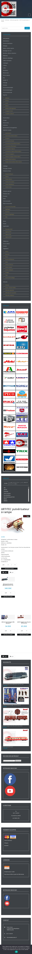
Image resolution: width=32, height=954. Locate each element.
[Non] (30, 949)
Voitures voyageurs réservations (12, 156)
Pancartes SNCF (8, 229)
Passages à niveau (7, 168)
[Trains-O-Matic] (9, 451)
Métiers (7, 105)
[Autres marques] (9, 320)
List (12, 572)
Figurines (5, 95)
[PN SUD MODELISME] (22, 402)
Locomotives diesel (9, 141)
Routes (4, 223)
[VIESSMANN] (9, 459)
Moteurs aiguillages (9, 214)
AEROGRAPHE (6, 38)
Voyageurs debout (9, 113)
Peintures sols (6, 193)
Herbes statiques (9, 269)
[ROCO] (9, 426)
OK (16, 951)
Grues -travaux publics (10, 287)
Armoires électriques (7, 43)
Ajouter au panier (9, 568)
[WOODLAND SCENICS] (9, 467)
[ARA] (9, 312)
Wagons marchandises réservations (13, 161)
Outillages (5, 166)
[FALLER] (9, 353)
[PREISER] (9, 410)
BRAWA (5, 499)
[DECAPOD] (22, 337)
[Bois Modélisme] (22, 320)
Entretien (5, 85)
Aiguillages (7, 209)
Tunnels (5, 246)
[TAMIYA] (9, 443)
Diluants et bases (9, 174)
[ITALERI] (9, 369)
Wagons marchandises (10, 159)
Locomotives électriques (10, 146)
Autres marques (7, 493)
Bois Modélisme (7, 495)
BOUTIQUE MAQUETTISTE (9, 497)
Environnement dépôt (8, 87)
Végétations (5, 248)
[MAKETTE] (9, 386)
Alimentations (6, 41)
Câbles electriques (7, 60)
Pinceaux (5, 196)
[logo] (8, 8)
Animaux (7, 98)
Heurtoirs (7, 211)
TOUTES (5, 483)
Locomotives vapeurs (10, 148)
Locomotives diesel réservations (12, 143)
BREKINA (5, 500)
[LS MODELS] (22, 377)
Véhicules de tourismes (10, 292)
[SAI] (22, 434)
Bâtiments (5, 55)
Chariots (7, 285)
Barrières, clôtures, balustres (9, 53)
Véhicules (7, 20)
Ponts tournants (6, 201)
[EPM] (9, 345)
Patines (7, 176)
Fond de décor (6, 117)
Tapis (6, 275)
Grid (5, 572)
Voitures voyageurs (9, 154)
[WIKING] (22, 459)
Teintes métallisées (9, 184)
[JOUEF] (22, 369)
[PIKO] (9, 402)
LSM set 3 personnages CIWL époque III (8, 622)
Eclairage (5, 82)
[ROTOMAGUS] (22, 426)
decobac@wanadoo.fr (12, 937)
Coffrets (5, 65)
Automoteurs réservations (11, 135)
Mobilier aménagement (10, 108)
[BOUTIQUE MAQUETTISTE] (9, 329)
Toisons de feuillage (10, 277)
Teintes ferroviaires (9, 181)
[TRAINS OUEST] (22, 443)
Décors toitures (6, 75)
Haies (6, 262)
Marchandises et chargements (10, 127)
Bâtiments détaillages (8, 58)
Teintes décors (8, 179)
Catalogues (5, 63)
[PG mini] (22, 394)
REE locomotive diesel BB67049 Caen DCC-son (8, 584)
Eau (4, 77)
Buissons (7, 254)
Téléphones (5, 241)
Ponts (4, 198)
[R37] (9, 418)
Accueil (2, 20)
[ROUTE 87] (9, 434)
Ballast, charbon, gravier (8, 48)
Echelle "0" (5, 80)
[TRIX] (22, 451)
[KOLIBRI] (9, 377)
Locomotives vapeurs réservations (13, 151)
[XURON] (22, 467)
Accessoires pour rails (10, 206)
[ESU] (22, 345)
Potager (7, 272)
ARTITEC (5, 489)
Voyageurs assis (9, 111)
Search (27, 28)
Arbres (6, 251)
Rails (6, 217)
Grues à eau (6, 122)
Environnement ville (7, 92)
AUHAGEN (6, 491)
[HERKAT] (22, 361)
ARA (5, 487)
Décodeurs (5, 70)
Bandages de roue (7, 50)
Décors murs (6, 72)
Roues (4, 221)
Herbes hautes (8, 267)
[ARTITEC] (22, 312)
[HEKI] (9, 361)
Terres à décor (6, 243)
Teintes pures (8, 187)
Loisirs (6, 103)
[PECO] (9, 394)
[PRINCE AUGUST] (22, 410)
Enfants (7, 100)
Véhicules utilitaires (9, 295)
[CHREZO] (9, 337)
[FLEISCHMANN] (22, 353)
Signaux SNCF (8, 237)
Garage (4, 120)
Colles (4, 68)
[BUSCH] (22, 329)
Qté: (3, 564)
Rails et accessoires (7, 203)
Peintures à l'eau (7, 171)
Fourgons (7, 138)
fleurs (6, 256)
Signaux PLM (8, 234)
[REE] (22, 418)
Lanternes (5, 125)
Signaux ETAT (8, 231)
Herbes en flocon (9, 264)
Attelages (5, 45)
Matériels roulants (7, 130)
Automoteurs (8, 133)
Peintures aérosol (7, 191)
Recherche (18, 760)
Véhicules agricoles (14, 20)
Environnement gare (7, 90)
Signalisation (6, 226)
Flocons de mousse (9, 259)
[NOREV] (22, 386)
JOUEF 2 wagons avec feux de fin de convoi (24, 622)
